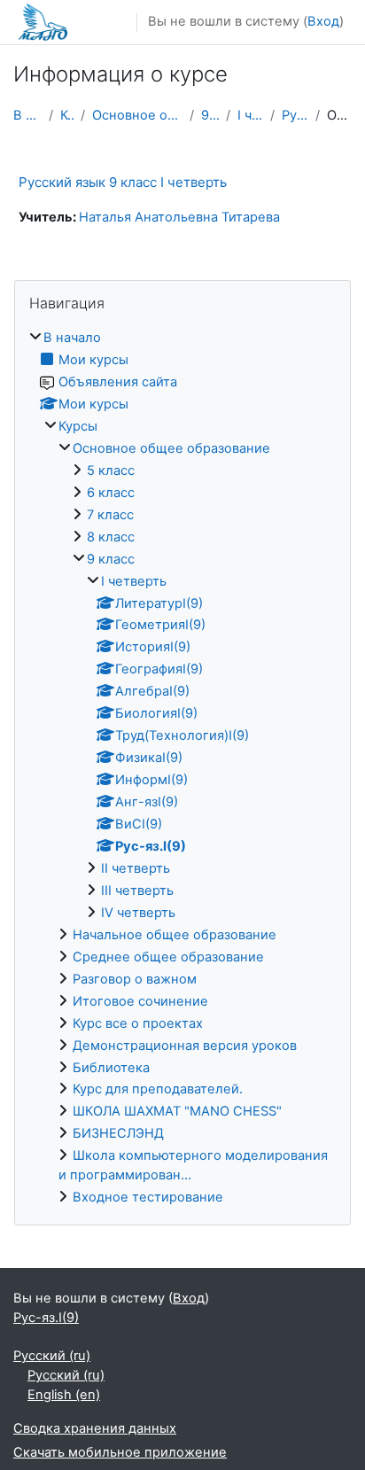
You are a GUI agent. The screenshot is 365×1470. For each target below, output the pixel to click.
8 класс (111, 537)
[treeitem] (182, 768)
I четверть (250, 115)
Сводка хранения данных (94, 1428)
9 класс (210, 115)
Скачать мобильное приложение (120, 1452)
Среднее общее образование (168, 957)
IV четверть (138, 913)
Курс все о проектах (138, 1023)
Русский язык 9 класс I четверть (123, 182)
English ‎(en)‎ (63, 1395)
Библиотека (111, 1068)
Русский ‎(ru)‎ (51, 1356)
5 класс (111, 470)
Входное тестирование (148, 1197)
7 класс (110, 515)
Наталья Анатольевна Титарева (179, 217)
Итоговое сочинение (140, 1001)
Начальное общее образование (174, 935)
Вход (323, 21)
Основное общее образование (137, 115)
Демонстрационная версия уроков (185, 1046)
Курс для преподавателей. (158, 1089)
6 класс (111, 493)
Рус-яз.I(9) (294, 115)
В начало (27, 115)
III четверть (137, 890)
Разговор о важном (135, 979)
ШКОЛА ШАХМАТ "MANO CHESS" (177, 1111)
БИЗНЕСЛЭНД (118, 1133)
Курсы (67, 115)
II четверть (135, 868)
